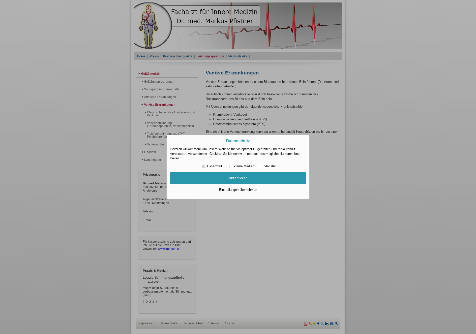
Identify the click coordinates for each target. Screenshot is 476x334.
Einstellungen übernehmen (238, 190)
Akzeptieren (238, 178)
